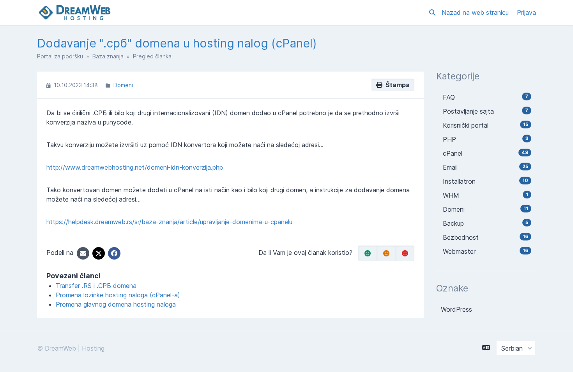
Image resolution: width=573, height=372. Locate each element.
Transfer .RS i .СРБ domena (96, 286)
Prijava (526, 12)
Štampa (396, 85)
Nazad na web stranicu (476, 12)
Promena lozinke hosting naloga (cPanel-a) (118, 295)
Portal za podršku (60, 56)
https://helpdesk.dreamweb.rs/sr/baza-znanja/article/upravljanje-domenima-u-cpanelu (169, 222)
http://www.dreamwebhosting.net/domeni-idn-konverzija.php (134, 167)
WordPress (456, 309)
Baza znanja (108, 56)
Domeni (123, 85)
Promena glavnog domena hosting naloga (116, 304)
